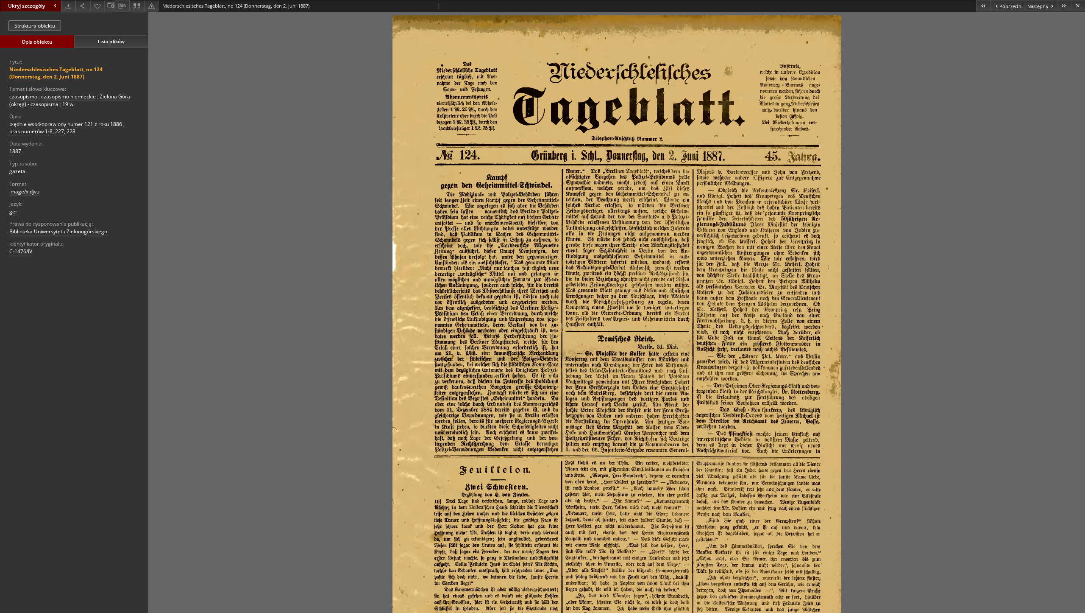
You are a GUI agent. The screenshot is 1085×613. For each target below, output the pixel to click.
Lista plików (111, 41)
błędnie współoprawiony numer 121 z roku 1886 (65, 124)
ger (13, 211)
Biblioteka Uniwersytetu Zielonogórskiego (58, 231)
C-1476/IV (20, 251)
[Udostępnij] (82, 5)
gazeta (17, 171)
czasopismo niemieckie (68, 96)
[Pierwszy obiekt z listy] (983, 5)
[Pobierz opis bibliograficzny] (122, 6)
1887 (15, 151)
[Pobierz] (68, 5)
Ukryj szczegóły (26, 5)
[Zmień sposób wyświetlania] (110, 5)
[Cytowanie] (137, 5)
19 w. (68, 104)
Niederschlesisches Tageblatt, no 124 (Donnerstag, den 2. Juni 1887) (56, 73)
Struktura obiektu (34, 25)
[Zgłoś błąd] (151, 5)
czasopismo (23, 96)
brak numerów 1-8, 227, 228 (42, 131)
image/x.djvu (24, 191)
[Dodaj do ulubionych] (97, 5)
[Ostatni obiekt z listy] (1064, 5)
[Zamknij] (1078, 5)
